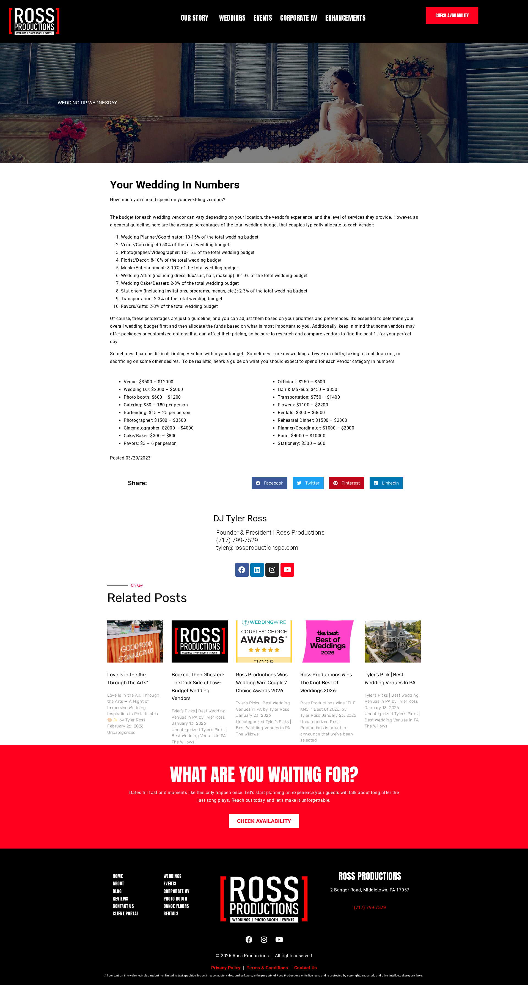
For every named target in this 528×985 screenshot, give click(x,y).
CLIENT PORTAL (126, 913)
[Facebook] (242, 570)
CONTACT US (123, 906)
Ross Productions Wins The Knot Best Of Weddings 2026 (326, 683)
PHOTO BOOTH (175, 898)
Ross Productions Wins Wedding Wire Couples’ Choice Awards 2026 (262, 683)
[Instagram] (272, 570)
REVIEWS (120, 898)
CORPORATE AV (298, 18)
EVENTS (263, 18)
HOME (118, 876)
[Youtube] (287, 570)
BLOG (117, 891)
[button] (269, 483)
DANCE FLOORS (176, 906)
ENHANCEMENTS (345, 18)
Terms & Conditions (267, 967)
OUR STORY (194, 18)
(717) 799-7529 (370, 907)
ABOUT (118, 883)
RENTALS (171, 913)
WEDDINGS (232, 18)
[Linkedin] (257, 570)
